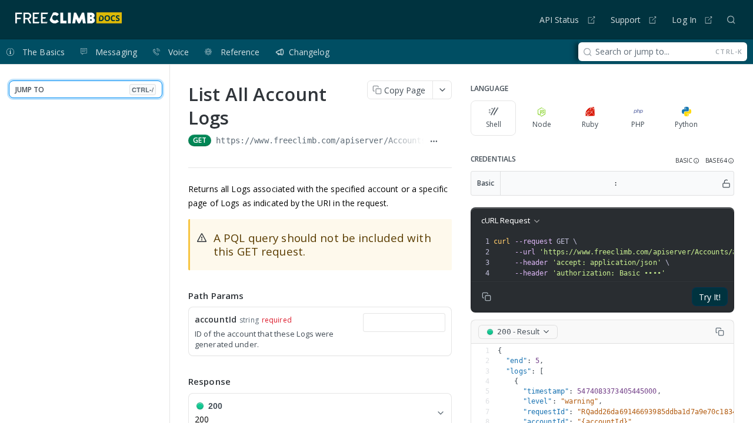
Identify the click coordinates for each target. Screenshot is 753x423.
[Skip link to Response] (180, 381)
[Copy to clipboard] (447, 142)
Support (626, 19)
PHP (638, 124)
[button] (687, 160)
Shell (493, 124)
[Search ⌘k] (731, 19)
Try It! (710, 297)
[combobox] (404, 322)
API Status (559, 19)
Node (541, 124)
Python (686, 124)
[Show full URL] (433, 142)
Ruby (590, 124)
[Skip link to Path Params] (180, 295)
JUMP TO (84, 90)
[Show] (726, 183)
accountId (215, 319)
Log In (684, 19)
